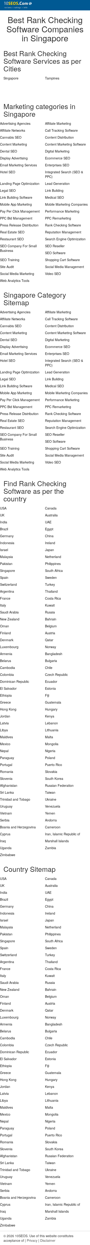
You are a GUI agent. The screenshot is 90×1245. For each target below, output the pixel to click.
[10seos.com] (16, 5)
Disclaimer (47, 1240)
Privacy (32, 1240)
